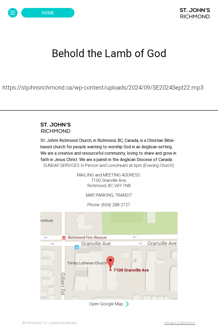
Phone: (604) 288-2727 (108, 204)
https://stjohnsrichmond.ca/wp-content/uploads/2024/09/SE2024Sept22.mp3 (102, 87)
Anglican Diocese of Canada (146, 159)
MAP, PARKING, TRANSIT (109, 195)
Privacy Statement (179, 323)
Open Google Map (106, 303)
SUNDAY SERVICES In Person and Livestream (85, 165)
